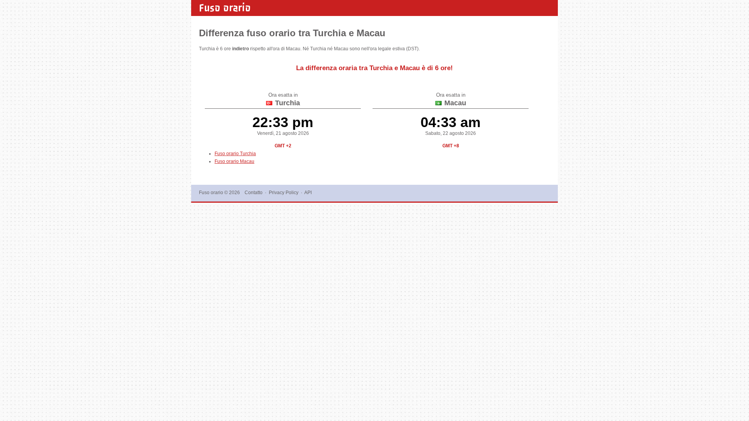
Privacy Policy (283, 192)
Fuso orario (225, 8)
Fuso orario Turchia (235, 153)
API (308, 192)
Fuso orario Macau (234, 161)
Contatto (254, 192)
